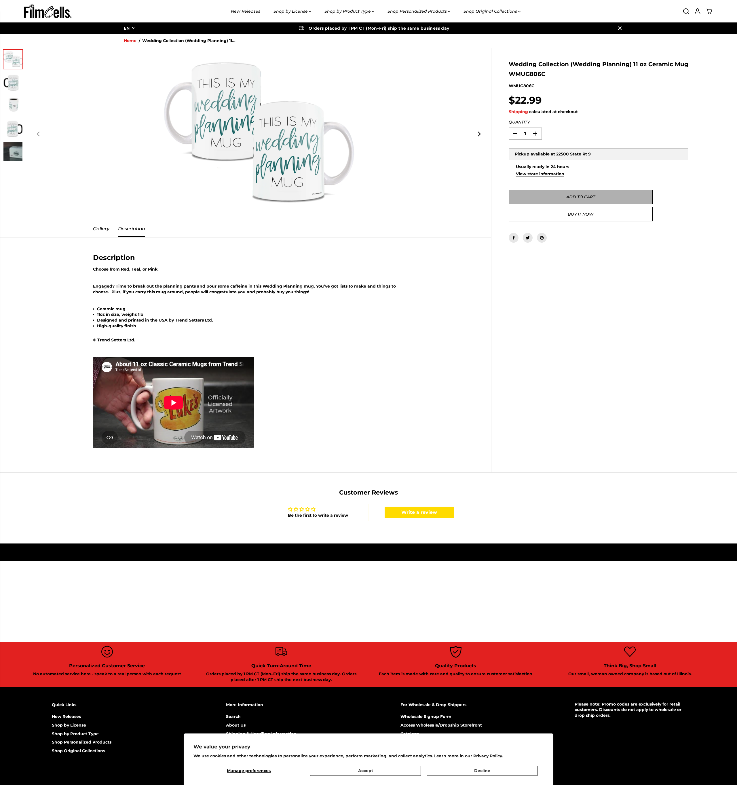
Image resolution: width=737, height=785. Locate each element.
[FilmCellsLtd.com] (47, 11)
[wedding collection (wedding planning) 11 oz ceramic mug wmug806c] (258, 134)
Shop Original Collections (491, 11)
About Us (236, 725)
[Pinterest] (542, 238)
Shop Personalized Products (418, 11)
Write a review (419, 512)
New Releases (245, 11)
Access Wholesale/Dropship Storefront (441, 725)
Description (131, 228)
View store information (540, 173)
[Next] (479, 134)
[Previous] (38, 134)
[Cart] (709, 11)
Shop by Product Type (348, 11)
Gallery (101, 228)
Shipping (518, 111)
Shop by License (291, 11)
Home (130, 40)
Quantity (519, 122)
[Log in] (697, 11)
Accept (365, 770)
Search (233, 716)
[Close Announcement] (620, 28)
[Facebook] (513, 238)
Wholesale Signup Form (425, 716)
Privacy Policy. (488, 756)
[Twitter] (528, 238)
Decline (482, 770)
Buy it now (580, 214)
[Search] (686, 11)
